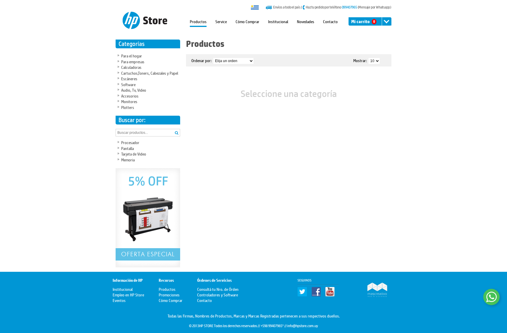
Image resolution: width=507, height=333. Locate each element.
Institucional (278, 21)
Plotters (127, 107)
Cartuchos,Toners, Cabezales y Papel (149, 73)
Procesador (130, 142)
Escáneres (129, 78)
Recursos (166, 280)
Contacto (330, 21)
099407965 (349, 7)
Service (221, 21)
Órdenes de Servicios (214, 280)
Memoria (128, 159)
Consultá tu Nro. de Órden (218, 289)
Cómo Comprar (247, 21)
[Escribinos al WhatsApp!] (491, 297)
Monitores (129, 101)
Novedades (305, 21)
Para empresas (132, 61)
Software (128, 84)
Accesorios (129, 95)
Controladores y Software (217, 294)
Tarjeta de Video (133, 153)
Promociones (169, 294)
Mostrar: (360, 60)
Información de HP (128, 280)
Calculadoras (131, 67)
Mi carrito (363, 21)
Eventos (119, 300)
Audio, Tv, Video (133, 90)
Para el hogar (131, 55)
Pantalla (127, 148)
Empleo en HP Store (128, 294)
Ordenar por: (201, 60)
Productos (198, 21)
